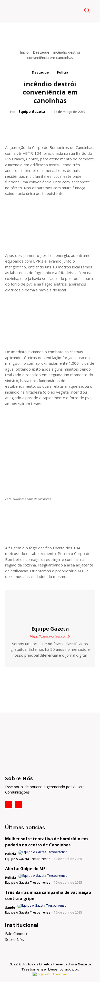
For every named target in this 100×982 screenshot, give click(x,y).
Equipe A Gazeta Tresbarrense (27, 859)
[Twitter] (38, 127)
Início (24, 52)
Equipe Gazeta (31, 111)
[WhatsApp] (61, 127)
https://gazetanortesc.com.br (50, 636)
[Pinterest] (50, 127)
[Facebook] (26, 127)
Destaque (41, 52)
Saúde (10, 907)
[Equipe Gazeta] (50, 607)
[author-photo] (43, 852)
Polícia (62, 72)
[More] (73, 127)
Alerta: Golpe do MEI (26, 868)
